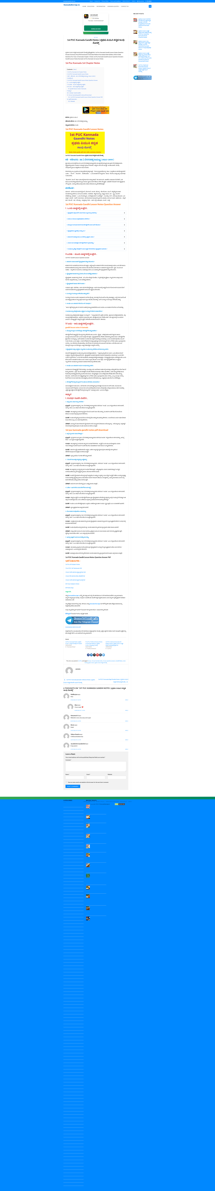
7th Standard (67, 851)
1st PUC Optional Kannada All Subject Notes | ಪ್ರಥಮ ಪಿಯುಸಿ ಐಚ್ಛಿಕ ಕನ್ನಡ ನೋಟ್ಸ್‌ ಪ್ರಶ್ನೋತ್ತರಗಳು (114, 643)
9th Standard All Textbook (70, 864)
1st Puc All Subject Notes (72, 564)
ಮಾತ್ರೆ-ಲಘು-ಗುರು (67, 1178)
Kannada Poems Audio (70, 1006)
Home (84, 6)
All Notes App (69, 587)
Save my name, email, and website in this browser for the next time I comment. (88, 782)
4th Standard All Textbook (70, 834)
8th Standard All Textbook (70, 860)
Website (110, 774)
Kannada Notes (67, 974)
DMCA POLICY (126, 1)
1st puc (89, 661)
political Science (68, 1038)
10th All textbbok (68, 805)
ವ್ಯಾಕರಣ (65, 1184)
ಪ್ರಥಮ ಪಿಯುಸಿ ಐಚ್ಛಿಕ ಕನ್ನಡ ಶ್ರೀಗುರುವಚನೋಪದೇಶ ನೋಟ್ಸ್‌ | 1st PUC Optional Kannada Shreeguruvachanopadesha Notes (99, 899)
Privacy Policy (105, 1)
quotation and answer (69, 1093)
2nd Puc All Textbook (69, 825)
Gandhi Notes (119, 661)
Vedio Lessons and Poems (70, 1139)
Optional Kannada (68, 1035)
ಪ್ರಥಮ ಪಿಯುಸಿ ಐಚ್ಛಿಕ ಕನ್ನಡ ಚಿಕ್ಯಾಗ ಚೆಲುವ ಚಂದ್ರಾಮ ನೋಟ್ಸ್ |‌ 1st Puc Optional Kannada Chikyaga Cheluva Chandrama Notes (98, 921)
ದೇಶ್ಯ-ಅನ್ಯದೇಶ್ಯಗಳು (68, 1168)
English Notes (67, 896)
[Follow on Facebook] (145, 1)
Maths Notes (67, 1025)
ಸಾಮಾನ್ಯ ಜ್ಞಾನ (66, 1187)
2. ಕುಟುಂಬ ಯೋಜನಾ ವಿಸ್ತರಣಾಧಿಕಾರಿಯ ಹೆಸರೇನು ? (78, 219)
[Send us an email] (150, 1)
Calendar (66, 873)
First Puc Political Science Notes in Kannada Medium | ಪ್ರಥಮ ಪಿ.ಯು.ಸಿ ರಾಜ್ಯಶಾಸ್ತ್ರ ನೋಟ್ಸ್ (93, 643)
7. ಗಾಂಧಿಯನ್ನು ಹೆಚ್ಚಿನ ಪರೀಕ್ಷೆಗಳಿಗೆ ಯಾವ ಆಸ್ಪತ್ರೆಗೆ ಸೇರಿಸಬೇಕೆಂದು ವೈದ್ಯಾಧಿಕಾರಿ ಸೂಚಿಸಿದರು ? (87, 249)
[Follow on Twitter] (149, 1)
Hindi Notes (66, 925)
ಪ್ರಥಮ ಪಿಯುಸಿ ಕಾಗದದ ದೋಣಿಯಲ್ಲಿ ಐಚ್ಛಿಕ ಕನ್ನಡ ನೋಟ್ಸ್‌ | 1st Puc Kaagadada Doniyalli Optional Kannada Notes (144, 23)
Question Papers (68, 1087)
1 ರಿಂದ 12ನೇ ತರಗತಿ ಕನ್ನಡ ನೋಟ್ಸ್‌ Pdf (75, 580)
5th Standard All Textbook (70, 841)
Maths (65, 1019)
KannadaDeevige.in (74, 595)
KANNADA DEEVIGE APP (73, 627)
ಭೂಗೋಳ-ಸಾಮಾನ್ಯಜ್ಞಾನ (69, 1174)
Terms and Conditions (115, 1)
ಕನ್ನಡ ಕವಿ (65, 1152)
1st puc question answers (109, 661)
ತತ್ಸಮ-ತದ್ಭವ (66, 1165)
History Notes (67, 935)
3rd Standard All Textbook (70, 831)
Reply (126, 699)
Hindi (65, 922)
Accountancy (67, 867)
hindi (64, 919)
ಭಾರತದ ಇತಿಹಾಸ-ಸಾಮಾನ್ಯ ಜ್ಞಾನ (71, 1171)
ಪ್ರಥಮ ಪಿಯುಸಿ (91, 662)
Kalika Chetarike (68, 944)
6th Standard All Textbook (70, 847)
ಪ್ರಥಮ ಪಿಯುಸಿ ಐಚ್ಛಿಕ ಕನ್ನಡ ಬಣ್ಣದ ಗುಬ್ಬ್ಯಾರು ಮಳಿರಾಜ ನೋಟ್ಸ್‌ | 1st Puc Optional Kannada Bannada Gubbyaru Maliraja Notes (98, 910)
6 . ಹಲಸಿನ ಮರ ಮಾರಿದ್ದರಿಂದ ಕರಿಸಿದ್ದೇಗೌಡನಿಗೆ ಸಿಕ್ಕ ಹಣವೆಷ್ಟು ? (80, 243)
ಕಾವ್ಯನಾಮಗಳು (67, 1158)
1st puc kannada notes (97, 661)
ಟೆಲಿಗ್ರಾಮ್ (68, 613)
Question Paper (68, 1048)
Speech (65, 1132)
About (91, 1)
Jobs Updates (67, 941)
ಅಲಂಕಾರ (65, 1145)
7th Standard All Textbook (70, 854)
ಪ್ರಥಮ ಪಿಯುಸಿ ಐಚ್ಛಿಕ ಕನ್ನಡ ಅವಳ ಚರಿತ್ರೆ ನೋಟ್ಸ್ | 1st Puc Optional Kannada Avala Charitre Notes (144, 34)
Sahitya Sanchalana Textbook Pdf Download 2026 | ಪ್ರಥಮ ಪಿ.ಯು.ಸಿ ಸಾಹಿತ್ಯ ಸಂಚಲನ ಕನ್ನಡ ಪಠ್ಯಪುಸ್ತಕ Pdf (98, 878)
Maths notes (67, 1022)
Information (101, 6)
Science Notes (67, 1103)
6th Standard (67, 844)
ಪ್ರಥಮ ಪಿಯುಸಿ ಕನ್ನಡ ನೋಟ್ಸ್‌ (101, 662)
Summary (66, 1135)
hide (75, 69)
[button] (140, 1)
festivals (65, 909)
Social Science (67, 1113)
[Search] (150, 6)
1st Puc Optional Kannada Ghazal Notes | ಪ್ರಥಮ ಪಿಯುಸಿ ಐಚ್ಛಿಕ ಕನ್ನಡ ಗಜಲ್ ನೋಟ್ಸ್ (144, 68)
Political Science (68, 1042)
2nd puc (65, 821)
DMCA (133, 1)
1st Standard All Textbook (70, 818)
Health (65, 915)
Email (88, 774)
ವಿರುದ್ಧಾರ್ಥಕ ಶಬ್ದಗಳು (68, 1181)
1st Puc (96, 37)
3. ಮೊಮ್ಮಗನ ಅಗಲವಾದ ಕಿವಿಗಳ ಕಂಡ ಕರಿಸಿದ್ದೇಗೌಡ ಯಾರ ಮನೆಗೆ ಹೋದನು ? (84, 224)
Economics (66, 876)
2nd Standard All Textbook (71, 828)
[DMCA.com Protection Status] (120, 804)
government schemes (69, 912)
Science (65, 1097)
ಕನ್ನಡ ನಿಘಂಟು (67, 1155)
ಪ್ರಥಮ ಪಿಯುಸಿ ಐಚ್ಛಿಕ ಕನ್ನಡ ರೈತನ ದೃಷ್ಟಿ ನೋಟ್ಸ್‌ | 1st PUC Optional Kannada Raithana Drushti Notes (98, 889)
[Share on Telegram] (103, 654)
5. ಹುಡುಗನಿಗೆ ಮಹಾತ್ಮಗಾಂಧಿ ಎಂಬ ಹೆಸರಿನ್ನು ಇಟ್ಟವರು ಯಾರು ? (80, 237)
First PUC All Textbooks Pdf (73, 568)
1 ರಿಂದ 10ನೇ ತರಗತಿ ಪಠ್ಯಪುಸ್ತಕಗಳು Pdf (75, 572)
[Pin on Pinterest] (97, 654)
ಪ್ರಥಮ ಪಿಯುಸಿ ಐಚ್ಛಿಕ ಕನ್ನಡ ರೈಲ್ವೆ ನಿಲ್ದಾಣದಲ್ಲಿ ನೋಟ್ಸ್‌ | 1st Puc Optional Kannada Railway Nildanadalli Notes (98, 857)
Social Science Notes (69, 1122)
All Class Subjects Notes (72, 584)
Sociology (66, 1126)
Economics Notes (68, 880)
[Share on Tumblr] (100, 654)
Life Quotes (66, 1016)
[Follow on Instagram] (147, 1)
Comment (68, 760)
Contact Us (97, 1)
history (65, 931)
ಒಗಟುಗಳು (66, 1148)
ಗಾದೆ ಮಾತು (66, 1161)
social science (67, 1119)
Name (67, 774)
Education (90, 6)
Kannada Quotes (113, 6)
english (65, 889)
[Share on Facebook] (88, 654)
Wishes (65, 1142)
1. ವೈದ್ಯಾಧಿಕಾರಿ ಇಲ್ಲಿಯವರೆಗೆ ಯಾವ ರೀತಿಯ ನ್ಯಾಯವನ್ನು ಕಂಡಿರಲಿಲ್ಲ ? (82, 212)
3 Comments (96, 882)
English (65, 883)
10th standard (67, 809)
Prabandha (66, 1045)
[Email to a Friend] (94, 654)
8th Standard (67, 857)
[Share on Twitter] (91, 654)
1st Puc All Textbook (69, 815)
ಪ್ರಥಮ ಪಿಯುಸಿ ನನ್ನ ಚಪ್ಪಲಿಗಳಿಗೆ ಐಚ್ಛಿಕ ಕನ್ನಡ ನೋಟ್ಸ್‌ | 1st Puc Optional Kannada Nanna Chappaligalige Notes (144, 45)
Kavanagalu (66, 1012)
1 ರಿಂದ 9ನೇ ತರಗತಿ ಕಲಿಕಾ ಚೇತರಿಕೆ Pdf (75, 576)
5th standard (67, 838)
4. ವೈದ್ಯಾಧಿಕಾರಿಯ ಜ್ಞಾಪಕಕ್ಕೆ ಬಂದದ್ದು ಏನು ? (76, 231)
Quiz (64, 1090)
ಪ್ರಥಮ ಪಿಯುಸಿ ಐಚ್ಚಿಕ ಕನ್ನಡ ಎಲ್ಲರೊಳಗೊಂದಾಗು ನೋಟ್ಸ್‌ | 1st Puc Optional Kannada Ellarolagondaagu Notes (98, 867)
